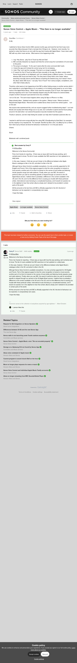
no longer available (26, 207)
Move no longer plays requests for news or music (20, 364)
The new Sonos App (9, 332)
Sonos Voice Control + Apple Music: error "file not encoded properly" (27, 341)
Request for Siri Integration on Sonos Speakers (19, 324)
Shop (4, 4)
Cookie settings (37, 392)
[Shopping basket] (71, 4)
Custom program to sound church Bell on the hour (20, 359)
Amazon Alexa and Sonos (11, 355)
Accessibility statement (51, 392)
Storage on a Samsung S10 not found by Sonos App (21, 347)
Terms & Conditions (25, 392)
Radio (21, 4)
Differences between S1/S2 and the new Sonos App (20, 330)
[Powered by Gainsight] (38, 387)
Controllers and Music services (13, 338)
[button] (2, 12)
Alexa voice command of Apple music (16, 353)
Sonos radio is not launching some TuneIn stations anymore (24, 335)
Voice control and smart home (20, 18)
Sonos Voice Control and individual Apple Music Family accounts (25, 370)
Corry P (11, 251)
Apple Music (14, 207)
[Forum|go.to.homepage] (22, 12)
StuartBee (12, 38)
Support (15, 4)
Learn (9, 4)
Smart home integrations (11, 326)
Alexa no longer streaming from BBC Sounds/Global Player (23, 376)
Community (5, 18)
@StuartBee (18, 148)
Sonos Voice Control (38, 18)
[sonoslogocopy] (38, 4)
